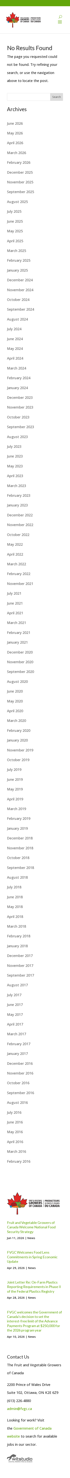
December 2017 (20, 955)
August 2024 (17, 319)
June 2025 (15, 221)
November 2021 (20, 583)
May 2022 (15, 544)
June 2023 (15, 456)
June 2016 (15, 1122)
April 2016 (15, 1141)
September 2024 (20, 309)
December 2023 (20, 397)
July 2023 (14, 446)
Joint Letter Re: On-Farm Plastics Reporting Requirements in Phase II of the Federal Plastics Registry (34, 1286)
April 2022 (15, 554)
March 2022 (16, 564)
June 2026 (15, 123)
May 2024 (15, 348)
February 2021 (18, 632)
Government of (26, 1428)
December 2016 (20, 1063)
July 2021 (14, 593)
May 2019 (15, 789)
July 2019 (14, 769)
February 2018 (18, 936)
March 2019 (16, 808)
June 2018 (15, 897)
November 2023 (20, 407)
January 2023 (17, 505)
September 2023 (20, 426)
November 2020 (20, 662)
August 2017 (17, 985)
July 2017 (14, 995)
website (13, 1436)
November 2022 (20, 524)
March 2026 (16, 152)
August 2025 (17, 201)
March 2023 (16, 485)
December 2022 (20, 515)
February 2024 (18, 378)
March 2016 (16, 1151)
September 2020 (20, 671)
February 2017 (18, 1043)
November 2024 (20, 290)
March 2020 (16, 720)
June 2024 (15, 338)
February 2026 (18, 162)
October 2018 (18, 857)
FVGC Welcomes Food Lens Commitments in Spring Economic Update (32, 1257)
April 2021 (15, 613)
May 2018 (15, 906)
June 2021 (15, 603)
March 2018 (16, 926)
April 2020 (15, 710)
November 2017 (20, 965)
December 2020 (20, 652)
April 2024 (15, 358)
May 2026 (15, 133)
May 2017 (15, 1014)
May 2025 (15, 231)
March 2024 (16, 368)
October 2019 (18, 759)
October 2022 (18, 534)
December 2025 (20, 172)
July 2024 (14, 329)
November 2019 (20, 750)
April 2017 (15, 1024)
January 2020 (17, 740)
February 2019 (18, 818)
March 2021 (16, 622)
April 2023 (15, 475)
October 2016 (18, 1083)
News (31, 1238)
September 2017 (20, 975)
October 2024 (18, 299)
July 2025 (14, 211)
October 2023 (18, 417)
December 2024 (20, 280)
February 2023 (18, 495)
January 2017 (17, 1053)
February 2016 (18, 1161)
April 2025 (15, 241)
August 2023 (17, 436)
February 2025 (18, 260)
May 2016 (15, 1131)
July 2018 (14, 887)
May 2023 (15, 466)
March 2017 (16, 1034)
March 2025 (16, 250)
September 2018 (20, 867)
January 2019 (17, 828)
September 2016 (20, 1092)
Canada (45, 1428)
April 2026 (15, 142)
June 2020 (15, 691)
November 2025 (20, 182)
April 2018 (15, 916)
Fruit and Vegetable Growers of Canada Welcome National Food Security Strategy (31, 1227)
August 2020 (17, 681)
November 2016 (20, 1073)
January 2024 (17, 387)
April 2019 (15, 799)
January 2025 (17, 270)
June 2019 (15, 779)
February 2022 (18, 573)
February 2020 (18, 730)
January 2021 (17, 642)
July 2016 (14, 1112)
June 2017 (15, 1004)
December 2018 (20, 838)
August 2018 (17, 877)
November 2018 (20, 848)
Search (56, 97)
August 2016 (17, 1102)
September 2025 (20, 191)
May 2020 (15, 701)
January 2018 (17, 946)
